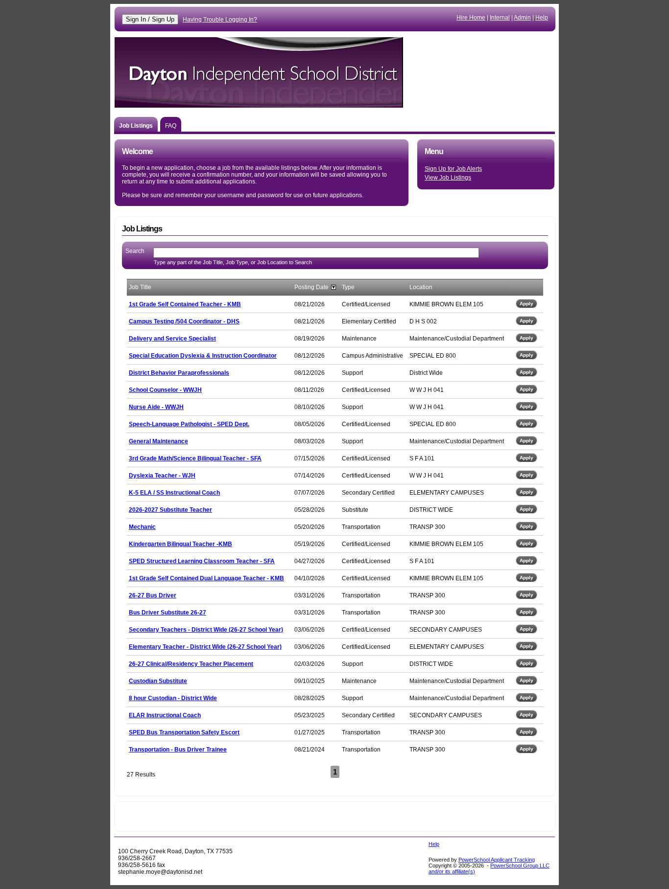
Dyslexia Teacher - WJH (162, 475)
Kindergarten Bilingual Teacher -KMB (180, 544)
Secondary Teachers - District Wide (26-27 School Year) (206, 629)
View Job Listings (448, 177)
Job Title (140, 287)
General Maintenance (158, 441)
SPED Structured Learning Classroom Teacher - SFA (202, 561)
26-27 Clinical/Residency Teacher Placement (191, 664)
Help (541, 17)
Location (420, 287)
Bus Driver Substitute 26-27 (167, 612)
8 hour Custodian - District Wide (173, 698)
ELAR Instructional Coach (165, 715)
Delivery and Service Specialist (172, 338)
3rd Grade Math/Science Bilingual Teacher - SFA (195, 458)
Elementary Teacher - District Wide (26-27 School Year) (205, 646)
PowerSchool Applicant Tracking (496, 860)
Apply (526, 303)
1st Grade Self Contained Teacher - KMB (185, 304)
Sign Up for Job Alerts (453, 168)
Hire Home (470, 17)
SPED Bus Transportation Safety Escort (184, 732)
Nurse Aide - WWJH (156, 407)
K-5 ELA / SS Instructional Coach (174, 492)
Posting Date (311, 287)
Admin (522, 17)
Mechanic (142, 527)
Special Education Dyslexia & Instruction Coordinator (203, 355)
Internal (500, 17)
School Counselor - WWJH (165, 390)
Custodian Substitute (158, 681)
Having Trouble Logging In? (220, 19)
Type (348, 287)
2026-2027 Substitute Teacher (170, 509)
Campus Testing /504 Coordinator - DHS (184, 321)
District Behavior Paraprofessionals (179, 372)
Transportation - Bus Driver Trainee (178, 749)
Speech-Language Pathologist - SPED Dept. (189, 424)
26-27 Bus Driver (152, 595)
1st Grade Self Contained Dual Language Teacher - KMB (206, 578)
